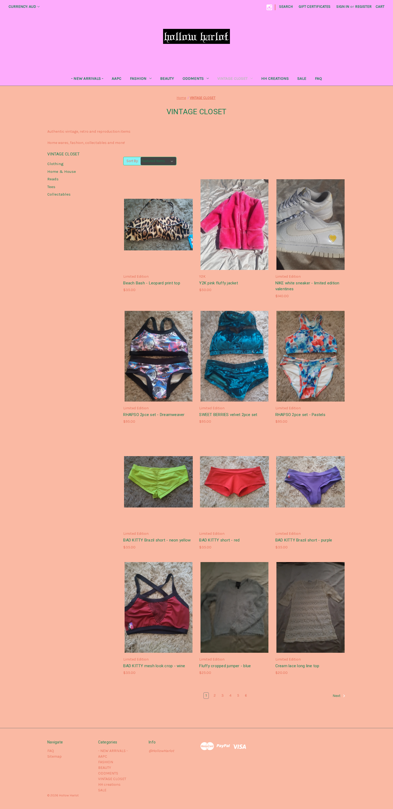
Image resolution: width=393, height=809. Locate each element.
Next (337, 696)
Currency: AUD (22, 6)
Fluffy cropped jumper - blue (225, 665)
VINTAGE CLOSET (232, 78)
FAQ (318, 78)
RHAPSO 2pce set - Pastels (300, 414)
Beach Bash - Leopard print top (151, 283)
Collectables (59, 194)
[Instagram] (269, 7)
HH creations (275, 78)
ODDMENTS (193, 78)
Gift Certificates (314, 6)
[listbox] (158, 161)
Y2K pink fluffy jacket (218, 283)
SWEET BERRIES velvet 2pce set (228, 414)
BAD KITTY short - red (219, 540)
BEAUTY (167, 78)
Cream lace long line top (297, 665)
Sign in (342, 6)
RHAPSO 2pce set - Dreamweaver (153, 414)
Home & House (61, 171)
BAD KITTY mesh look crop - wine (154, 665)
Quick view (158, 220)
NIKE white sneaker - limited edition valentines (307, 286)
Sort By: (132, 161)
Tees (51, 186)
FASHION (138, 78)
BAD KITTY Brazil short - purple (303, 540)
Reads (53, 179)
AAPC (116, 78)
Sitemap (54, 756)
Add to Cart (158, 229)
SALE (301, 78)
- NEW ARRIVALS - (87, 78)
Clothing (55, 163)
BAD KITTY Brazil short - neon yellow (157, 540)
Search (286, 6)
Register (363, 6)
